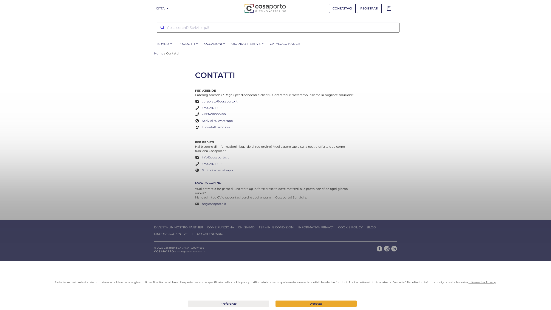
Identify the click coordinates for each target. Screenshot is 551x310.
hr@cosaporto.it (214, 204)
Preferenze (228, 304)
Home (158, 53)
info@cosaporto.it (215, 157)
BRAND (163, 44)
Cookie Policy (350, 227)
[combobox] (278, 28)
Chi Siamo (246, 227)
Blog (371, 227)
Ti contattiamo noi (216, 127)
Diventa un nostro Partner (178, 227)
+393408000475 (214, 114)
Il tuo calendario (207, 234)
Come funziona (220, 227)
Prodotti (187, 44)
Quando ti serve (246, 44)
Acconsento (316, 304)
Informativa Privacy (316, 227)
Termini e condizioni (276, 227)
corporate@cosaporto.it (220, 101)
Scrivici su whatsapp (217, 121)
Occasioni (213, 44)
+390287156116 (212, 108)
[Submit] (162, 27)
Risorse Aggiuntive (171, 234)
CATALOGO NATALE (285, 44)
